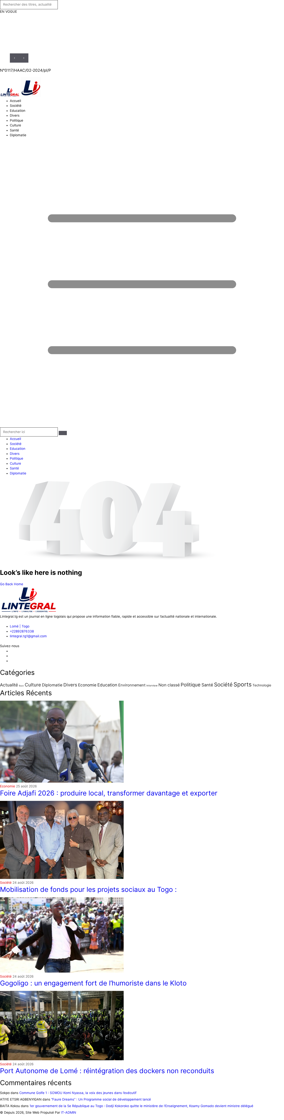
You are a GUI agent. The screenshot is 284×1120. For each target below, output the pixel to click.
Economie (87, 685)
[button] (142, 285)
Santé (14, 130)
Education (17, 111)
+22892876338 (22, 631)
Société (15, 106)
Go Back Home (11, 584)
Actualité (9, 684)
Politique (16, 120)
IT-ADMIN (68, 1112)
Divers (15, 115)
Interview (151, 685)
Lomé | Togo (19, 626)
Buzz (21, 685)
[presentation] (14, 58)
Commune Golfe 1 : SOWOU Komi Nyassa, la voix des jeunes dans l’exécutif (77, 1093)
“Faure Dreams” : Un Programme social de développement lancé (101, 1099)
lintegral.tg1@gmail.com (28, 636)
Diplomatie (18, 135)
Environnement (131, 685)
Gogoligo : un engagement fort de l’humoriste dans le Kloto (93, 983)
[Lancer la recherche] (63, 433)
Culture (15, 125)
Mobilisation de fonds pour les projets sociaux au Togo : (88, 889)
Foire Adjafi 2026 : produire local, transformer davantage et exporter (108, 793)
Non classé (169, 684)
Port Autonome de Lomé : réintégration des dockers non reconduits (107, 1071)
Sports (243, 684)
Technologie (262, 685)
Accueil (15, 101)
